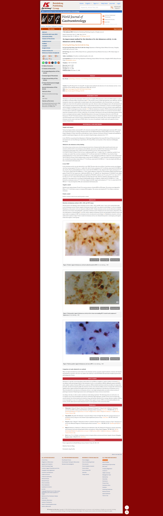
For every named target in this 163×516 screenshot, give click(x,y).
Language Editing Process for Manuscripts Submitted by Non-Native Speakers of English (51, 492)
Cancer (99, 423)
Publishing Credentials (107, 489)
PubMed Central (46, 41)
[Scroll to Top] (127, 507)
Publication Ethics (106, 485)
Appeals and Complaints (47, 464)
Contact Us (104, 470)
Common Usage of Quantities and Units (50, 468)
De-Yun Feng (66, 45)
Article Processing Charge (47, 466)
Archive (48, 26)
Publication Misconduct (47, 500)
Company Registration (107, 468)
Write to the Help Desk (117, 454)
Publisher (104, 487)
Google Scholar (46, 48)
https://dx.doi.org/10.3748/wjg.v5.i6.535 (74, 91)
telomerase (77, 78)
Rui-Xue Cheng (85, 45)
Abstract (44, 32)
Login (118, 3)
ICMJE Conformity (106, 472)
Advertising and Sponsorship (108, 464)
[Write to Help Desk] (127, 512)
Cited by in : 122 (97, 431)
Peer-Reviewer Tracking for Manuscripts (70, 462)
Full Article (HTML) (47, 36)
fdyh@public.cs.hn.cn (71, 60)
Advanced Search (117, 7)
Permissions (105, 481)
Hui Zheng (71, 45)
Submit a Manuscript (46, 506)
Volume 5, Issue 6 (57, 26)
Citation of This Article (48, 38)
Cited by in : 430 (97, 411)
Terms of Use (105, 495)
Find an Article (85, 468)
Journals (112, 3)
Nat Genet (104, 409)
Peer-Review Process (66, 460)
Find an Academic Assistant (88, 466)
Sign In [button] (95, 3)
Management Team (106, 474)
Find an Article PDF (86, 470)
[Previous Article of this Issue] (42, 29)
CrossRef (44, 46)
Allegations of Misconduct (47, 462)
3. (63, 421)
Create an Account (46, 474)
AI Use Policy (44, 460)
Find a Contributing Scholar (88, 462)
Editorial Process (45, 480)
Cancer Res (105, 417)
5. (63, 435)
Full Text (76, 411)
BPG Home (104, 466)
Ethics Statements (45, 485)
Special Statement (106, 493)
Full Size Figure (104, 259)
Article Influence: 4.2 (108, 431)
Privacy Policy (105, 483)
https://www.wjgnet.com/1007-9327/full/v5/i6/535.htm (78, 89)
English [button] (87, 3)
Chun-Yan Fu (78, 45)
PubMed (44, 43)
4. (63, 427)
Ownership (104, 479)
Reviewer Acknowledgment (68, 464)
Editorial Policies (45, 478)
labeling (84, 78)
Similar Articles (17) (47, 50)
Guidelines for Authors (47, 487)
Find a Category (85, 460)
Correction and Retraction (47, 472)
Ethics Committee (45, 482)
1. (63, 408)
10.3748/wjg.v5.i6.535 (84, 36)
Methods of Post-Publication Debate (50, 496)
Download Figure (115, 259)
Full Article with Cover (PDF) (49, 34)
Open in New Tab (94, 259)
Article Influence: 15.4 (108, 411)
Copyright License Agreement (48, 470)
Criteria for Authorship (47, 476)
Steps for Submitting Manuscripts (49, 504)
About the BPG (105, 462)
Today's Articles (85, 474)
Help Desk (104, 3)
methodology (72, 78)
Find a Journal (85, 464)
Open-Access (44, 498)
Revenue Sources (106, 491)
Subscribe (84, 472)
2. (63, 415)
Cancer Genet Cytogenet (101, 429)
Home (81, 3)
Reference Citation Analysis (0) (50, 53)
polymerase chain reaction (94, 78)
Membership (105, 477)
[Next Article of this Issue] (60, 29)
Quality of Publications (47, 502)
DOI (72, 411)
